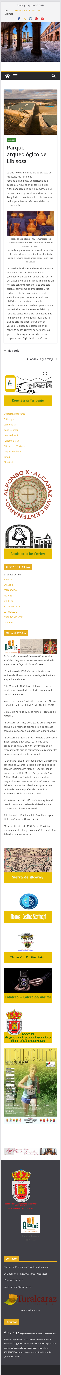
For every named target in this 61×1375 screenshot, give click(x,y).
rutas (40, 1348)
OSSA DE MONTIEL (14, 617)
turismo (20, 1352)
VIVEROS (8, 600)
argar (22, 1334)
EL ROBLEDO (10, 611)
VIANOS (8, 579)
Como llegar (10, 424)
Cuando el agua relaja (40, 359)
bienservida (30, 1334)
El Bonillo (31, 1339)
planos (23, 1348)
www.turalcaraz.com (30, 1310)
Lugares (11, 140)
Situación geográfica (15, 413)
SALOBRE (9, 584)
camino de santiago (44, 1334)
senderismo (10, 1352)
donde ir (23, 1339)
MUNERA (8, 622)
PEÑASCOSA (10, 590)
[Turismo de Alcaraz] (30, 24)
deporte (15, 1339)
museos (26, 1343)
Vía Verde (13, 350)
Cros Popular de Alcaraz (27, 10)
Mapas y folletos (12, 451)
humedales (8, 1343)
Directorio (9, 462)
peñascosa (15, 1348)
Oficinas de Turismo (14, 446)
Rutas (7, 456)
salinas (45, 1348)
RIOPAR (8, 595)
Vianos (27, 1352)
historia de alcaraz (44, 1339)
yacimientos (16, 1356)
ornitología (44, 1343)
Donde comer (11, 429)
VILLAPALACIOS (12, 606)
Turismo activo (12, 440)
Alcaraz (11, 1332)
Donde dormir (11, 435)
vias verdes (36, 1352)
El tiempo (9, 419)
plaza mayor (32, 1348)
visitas (43, 1352)
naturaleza (34, 1343)
